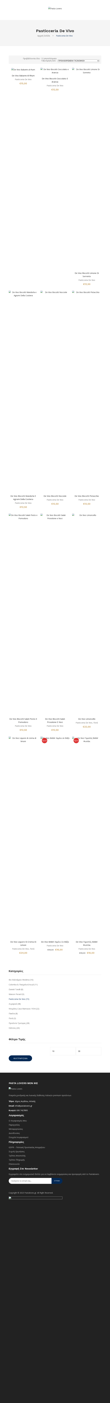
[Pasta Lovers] (55, 8)
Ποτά (95, 722)
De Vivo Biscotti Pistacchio (87, 496)
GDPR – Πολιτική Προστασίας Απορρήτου (27, 1147)
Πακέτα (12, 1013)
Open (11, 5)
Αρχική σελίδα (43, 35)
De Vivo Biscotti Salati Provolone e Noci (55, 720)
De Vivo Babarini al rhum (23, 75)
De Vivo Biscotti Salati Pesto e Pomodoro (23, 720)
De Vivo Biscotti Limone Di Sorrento (87, 275)
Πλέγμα (12, 58)
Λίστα (16, 58)
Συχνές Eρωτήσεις (17, 1151)
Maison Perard (15, 994)
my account (54, 11)
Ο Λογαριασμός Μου (18, 1120)
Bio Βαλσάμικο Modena (19, 979)
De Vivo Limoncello (86, 719)
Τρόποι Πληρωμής (17, 1160)
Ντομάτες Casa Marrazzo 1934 (22, 1008)
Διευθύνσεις (14, 1133)
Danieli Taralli (14, 989)
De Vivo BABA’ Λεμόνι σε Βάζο (55, 941)
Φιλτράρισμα (20, 1058)
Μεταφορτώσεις (16, 1129)
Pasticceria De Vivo (23, 79)
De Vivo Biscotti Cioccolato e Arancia (55, 80)
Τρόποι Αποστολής (17, 1155)
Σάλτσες (12, 1028)
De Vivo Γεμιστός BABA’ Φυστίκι (87, 943)
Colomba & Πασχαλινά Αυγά (21, 984)
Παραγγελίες (14, 1125)
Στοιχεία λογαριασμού (18, 1137)
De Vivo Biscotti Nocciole (55, 496)
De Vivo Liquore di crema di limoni (23, 943)
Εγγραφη (57, 1181)
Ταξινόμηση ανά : (48, 61)
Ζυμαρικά (13, 1004)
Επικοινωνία (14, 1164)
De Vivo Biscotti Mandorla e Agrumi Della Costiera (23, 497)
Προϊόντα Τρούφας (17, 1023)
